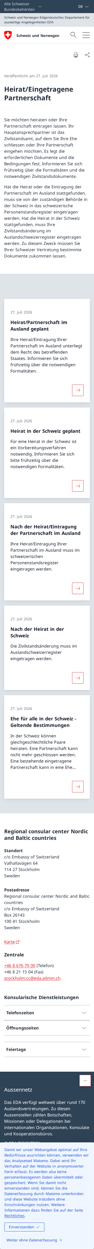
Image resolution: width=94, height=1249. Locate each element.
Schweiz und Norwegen (37, 35)
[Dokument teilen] (87, 55)
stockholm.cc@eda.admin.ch (32, 978)
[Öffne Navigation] (86, 35)
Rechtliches (14, 1215)
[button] (85, 1080)
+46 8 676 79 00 (19, 965)
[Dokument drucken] (75, 55)
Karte (9, 942)
